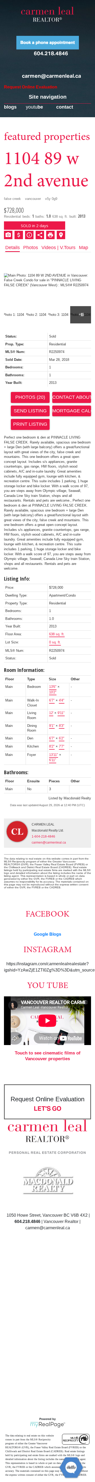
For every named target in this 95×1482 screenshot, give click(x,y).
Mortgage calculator (71, 411)
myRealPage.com (47, 1424)
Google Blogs (47, 934)
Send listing (30, 410)
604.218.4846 (51, 53)
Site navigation (47, 97)
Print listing (30, 424)
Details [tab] (12, 247)
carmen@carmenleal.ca (51, 76)
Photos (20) (30, 397)
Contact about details (71, 397)
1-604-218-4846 (43, 836)
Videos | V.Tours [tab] (58, 247)
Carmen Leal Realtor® (47, 14)
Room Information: (24, 669)
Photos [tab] (30, 247)
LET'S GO (47, 1108)
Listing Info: (17, 578)
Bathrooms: (16, 772)
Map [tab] (83, 247)
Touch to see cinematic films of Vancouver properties (47, 1056)
